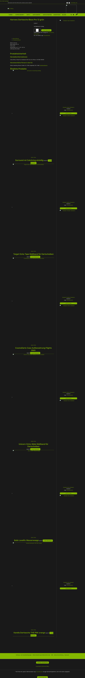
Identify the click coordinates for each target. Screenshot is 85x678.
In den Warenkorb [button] (35, 256)
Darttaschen (51, 32)
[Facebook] (67, 3)
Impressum (66, 655)
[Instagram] (69, 3)
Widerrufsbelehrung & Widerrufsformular (41, 655)
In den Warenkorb (46, 30)
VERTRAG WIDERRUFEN (42, 662)
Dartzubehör (36, 34)
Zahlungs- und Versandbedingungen (24, 655)
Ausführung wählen (68, 113)
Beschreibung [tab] (16, 38)
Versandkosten (47, 35)
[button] (13, 14)
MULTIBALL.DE (74, 2)
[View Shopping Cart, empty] (76, 15)
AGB (52, 655)
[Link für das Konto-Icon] (73, 14)
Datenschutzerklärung (58, 655)
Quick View (33, 157)
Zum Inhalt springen (4, 1)
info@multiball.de (43, 65)
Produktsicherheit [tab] (17, 40)
